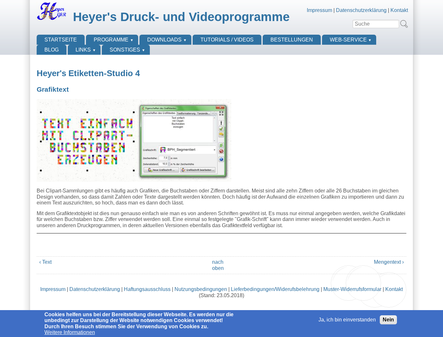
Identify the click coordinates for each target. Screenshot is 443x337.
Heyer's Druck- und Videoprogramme (181, 17)
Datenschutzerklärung (361, 10)
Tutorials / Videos (227, 39)
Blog (51, 49)
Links (83, 49)
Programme (111, 39)
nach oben (218, 265)
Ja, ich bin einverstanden (347, 319)
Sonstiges (125, 49)
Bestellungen (291, 39)
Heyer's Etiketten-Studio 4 (88, 73)
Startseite (60, 39)
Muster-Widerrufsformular (352, 289)
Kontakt (399, 10)
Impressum (319, 10)
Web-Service (348, 39)
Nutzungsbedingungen (200, 289)
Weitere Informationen (69, 332)
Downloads (164, 39)
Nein (388, 319)
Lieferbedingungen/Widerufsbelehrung (275, 289)
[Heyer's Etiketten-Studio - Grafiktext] (134, 180)
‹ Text (45, 262)
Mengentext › (389, 262)
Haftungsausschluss (147, 289)
